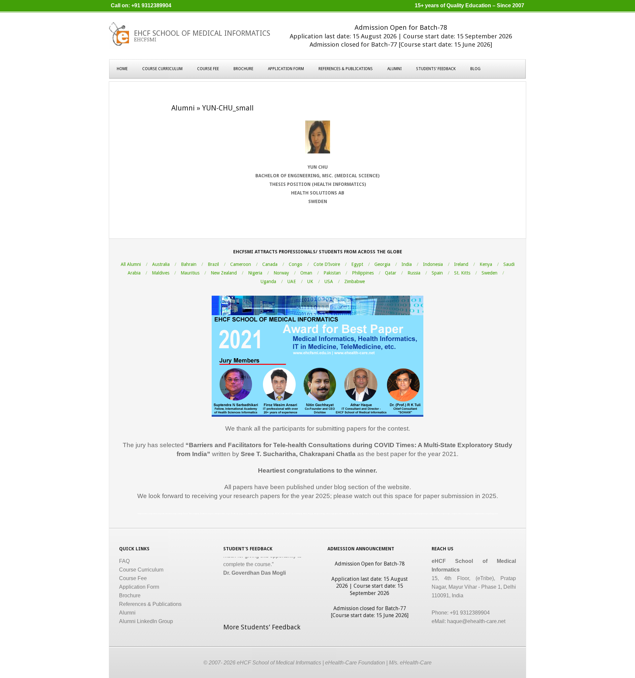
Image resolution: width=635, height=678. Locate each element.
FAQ (124, 561)
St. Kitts (462, 272)
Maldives (160, 272)
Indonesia (433, 264)
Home (122, 68)
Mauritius (190, 272)
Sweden (489, 272)
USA (328, 281)
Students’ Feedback (436, 68)
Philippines (363, 272)
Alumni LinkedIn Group (146, 621)
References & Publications (345, 68)
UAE (291, 281)
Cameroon (240, 264)
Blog (475, 68)
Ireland (461, 264)
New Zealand (224, 272)
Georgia (382, 264)
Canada (269, 264)
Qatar (390, 272)
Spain (437, 272)
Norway (281, 272)
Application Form (286, 68)
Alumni (394, 68)
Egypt (357, 264)
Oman (306, 272)
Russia (413, 272)
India (407, 264)
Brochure (243, 68)
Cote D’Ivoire (327, 264)
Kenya (486, 264)
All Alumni (131, 264)
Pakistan (332, 272)
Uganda (268, 281)
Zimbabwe (354, 281)
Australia (161, 264)
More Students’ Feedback (261, 627)
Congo (295, 264)
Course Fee (208, 68)
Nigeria (255, 272)
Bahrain (188, 264)
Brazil (213, 264)
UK (310, 281)
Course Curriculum (162, 68)
